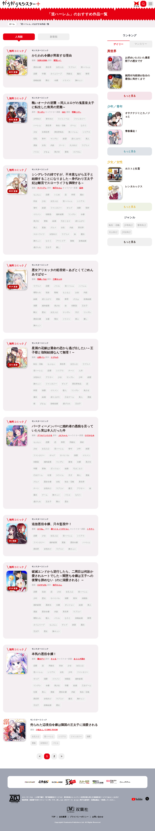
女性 (44, 145)
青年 (44, 139)
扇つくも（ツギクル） (60, 529)
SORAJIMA (42, 60)
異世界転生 (59, 132)
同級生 (69, 74)
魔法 (79, 74)
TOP (53, 817)
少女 (35, 132)
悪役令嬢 (37, 67)
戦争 (87, 208)
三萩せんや (57, 279)
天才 (77, 312)
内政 (52, 145)
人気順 (19, 36)
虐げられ (37, 247)
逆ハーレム (85, 67)
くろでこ (90, 529)
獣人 (65, 390)
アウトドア (61, 241)
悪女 (44, 312)
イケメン (66, 80)
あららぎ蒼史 (79, 659)
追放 (47, 292)
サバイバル (64, 455)
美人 (87, 139)
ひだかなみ (89, 435)
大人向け (73, 145)
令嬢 (56, 80)
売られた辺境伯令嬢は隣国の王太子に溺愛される (64, 724)
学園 (44, 74)
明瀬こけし (76, 112)
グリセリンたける (44, 435)
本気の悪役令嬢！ (44, 654)
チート (62, 145)
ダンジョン (55, 469)
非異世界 (45, 132)
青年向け (49, 119)
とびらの (54, 357)
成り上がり (76, 139)
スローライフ (39, 234)
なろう (83, 125)
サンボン (41, 112)
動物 (72, 241)
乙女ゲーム (69, 397)
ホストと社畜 (132, 168)
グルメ (53, 227)
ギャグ (69, 208)
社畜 (49, 475)
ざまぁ (46, 152)
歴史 (44, 598)
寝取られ (37, 292)
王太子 (48, 247)
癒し (58, 247)
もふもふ (37, 195)
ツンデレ (72, 214)
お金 (77, 292)
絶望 (65, 139)
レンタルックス (133, 186)
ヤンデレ (54, 139)
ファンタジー (79, 119)
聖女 (56, 319)
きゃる (53, 659)
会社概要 (62, 817)
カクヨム (77, 152)
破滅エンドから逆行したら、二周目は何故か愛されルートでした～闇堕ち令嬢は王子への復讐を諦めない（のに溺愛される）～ (62, 576)
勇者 (82, 442)
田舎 (35, 201)
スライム (60, 475)
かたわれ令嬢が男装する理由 (52, 55)
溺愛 (79, 208)
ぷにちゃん (63, 435)
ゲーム (73, 125)
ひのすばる (42, 585)
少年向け (37, 119)
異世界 (48, 67)
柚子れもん (57, 188)
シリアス (86, 132)
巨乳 (35, 139)
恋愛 (35, 74)
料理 (73, 195)
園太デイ (41, 659)
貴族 (35, 145)
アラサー (49, 377)
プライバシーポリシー (79, 817)
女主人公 (60, 67)
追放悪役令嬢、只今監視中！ (52, 524)
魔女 (82, 195)
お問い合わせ (97, 817)
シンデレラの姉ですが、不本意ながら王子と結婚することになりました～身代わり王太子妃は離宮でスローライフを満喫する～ (62, 179)
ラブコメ (72, 67)
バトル (36, 152)
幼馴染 (48, 214)
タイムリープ (56, 74)
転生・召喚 (61, 125)
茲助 (81, 188)
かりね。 (41, 529)
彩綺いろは (42, 279)
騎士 (47, 80)
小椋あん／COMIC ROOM (47, 730)
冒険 (46, 221)
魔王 (70, 488)
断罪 (87, 74)
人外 (81, 371)
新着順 (53, 36)
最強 (67, 152)
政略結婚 (37, 80)
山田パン (41, 357)
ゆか (64, 112)
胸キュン (79, 80)
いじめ (57, 195)
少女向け (126, 232)
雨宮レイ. (58, 60)
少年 (81, 377)
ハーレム (37, 125)
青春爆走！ (131, 131)
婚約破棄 (60, 214)
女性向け (53, 234)
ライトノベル (63, 119)
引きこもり (65, 221)
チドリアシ (42, 188)
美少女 (57, 152)
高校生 (48, 605)
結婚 (54, 221)
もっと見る (130, 95)
